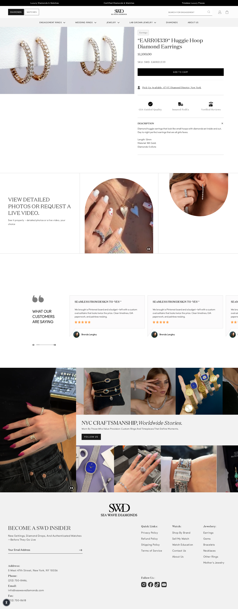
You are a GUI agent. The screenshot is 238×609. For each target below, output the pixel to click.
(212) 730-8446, (17, 580)
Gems (207, 538)
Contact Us (179, 550)
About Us (193, 22)
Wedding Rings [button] (84, 22)
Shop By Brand (181, 532)
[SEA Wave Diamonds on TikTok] (164, 586)
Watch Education (182, 544)
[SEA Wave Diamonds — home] (119, 12)
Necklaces (209, 550)
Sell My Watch (180, 538)
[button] (227, 12)
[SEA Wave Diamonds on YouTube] (158, 586)
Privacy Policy (149, 532)
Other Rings (210, 556)
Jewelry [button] (111, 22)
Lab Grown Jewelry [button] (141, 22)
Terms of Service (151, 550)
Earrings (208, 532)
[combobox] (190, 12)
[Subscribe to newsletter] (80, 550)
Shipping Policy (150, 544)
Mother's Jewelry (213, 562)
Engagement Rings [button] (51, 22)
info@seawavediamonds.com (26, 590)
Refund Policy (149, 538)
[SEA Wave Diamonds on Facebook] (151, 586)
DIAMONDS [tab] (16, 12)
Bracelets (209, 544)
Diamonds (172, 22)
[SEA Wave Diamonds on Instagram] (144, 586)
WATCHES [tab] (32, 12)
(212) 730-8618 (17, 600)
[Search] (208, 12)
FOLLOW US (91, 437)
